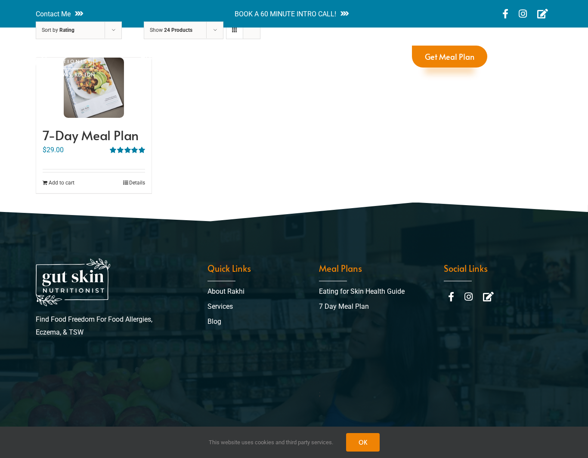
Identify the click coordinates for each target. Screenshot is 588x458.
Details (137, 183)
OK (363, 442)
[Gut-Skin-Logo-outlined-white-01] (73, 262)
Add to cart (61, 183)
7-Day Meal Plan (91, 135)
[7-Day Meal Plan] (94, 88)
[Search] (501, 56)
